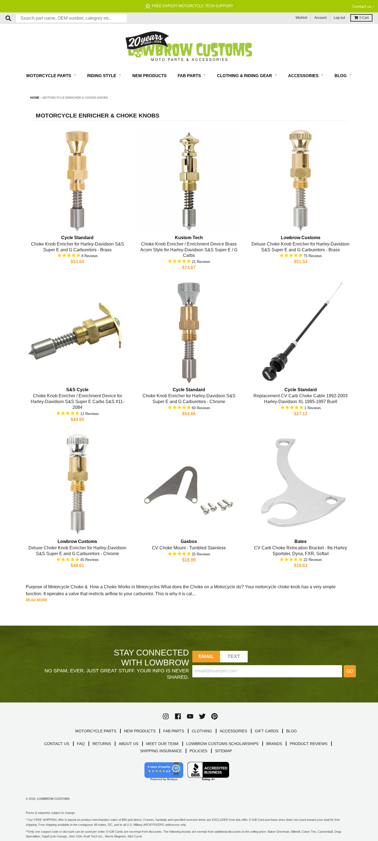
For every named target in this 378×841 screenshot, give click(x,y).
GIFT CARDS (266, 731)
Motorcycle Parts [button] (49, 75)
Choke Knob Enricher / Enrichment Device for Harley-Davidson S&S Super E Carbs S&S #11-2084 (77, 401)
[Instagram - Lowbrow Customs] (165, 716)
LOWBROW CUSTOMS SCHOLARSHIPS (222, 743)
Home (34, 97)
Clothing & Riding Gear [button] (245, 75)
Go (349, 671)
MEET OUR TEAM (162, 743)
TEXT (233, 656)
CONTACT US (56, 743)
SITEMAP (223, 751)
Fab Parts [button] (190, 75)
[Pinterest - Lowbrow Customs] (214, 716)
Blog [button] (341, 75)
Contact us (362, 6)
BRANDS (274, 743)
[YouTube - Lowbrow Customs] (190, 716)
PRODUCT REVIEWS (308, 743)
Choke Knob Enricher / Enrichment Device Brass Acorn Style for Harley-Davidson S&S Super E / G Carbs (188, 250)
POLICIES (198, 751)
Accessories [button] (304, 75)
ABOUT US (128, 743)
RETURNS (101, 743)
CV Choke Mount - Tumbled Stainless (189, 547)
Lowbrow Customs (53, 798)
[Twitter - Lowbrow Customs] (202, 716)
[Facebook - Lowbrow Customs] (178, 716)
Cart (364, 18)
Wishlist (301, 18)
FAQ (81, 743)
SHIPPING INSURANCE (161, 751)
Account (320, 18)
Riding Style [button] (102, 75)
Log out (339, 18)
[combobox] (71, 18)
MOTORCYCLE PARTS (95, 731)
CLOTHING (202, 731)
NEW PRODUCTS (140, 731)
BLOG (291, 731)
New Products (149, 75)
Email (206, 656)
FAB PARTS (173, 731)
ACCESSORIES (233, 731)
